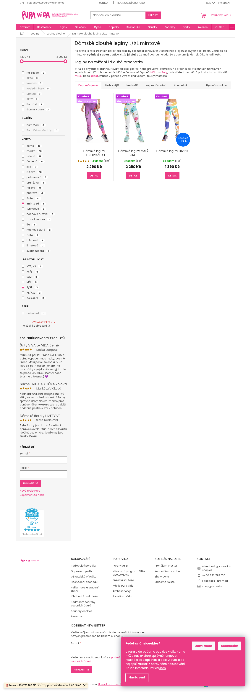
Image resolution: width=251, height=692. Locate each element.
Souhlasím (229, 646)
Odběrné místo (165, 582)
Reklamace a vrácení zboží (84, 589)
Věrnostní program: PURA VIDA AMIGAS (129, 573)
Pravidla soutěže (123, 580)
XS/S (32, 272)
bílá (32, 167)
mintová (35, 203)
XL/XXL (34, 293)
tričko (153, 72)
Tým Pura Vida (122, 596)
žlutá (33, 198)
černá (34, 146)
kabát (94, 76)
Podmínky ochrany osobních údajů (83, 603)
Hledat (153, 15)
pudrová (35, 193)
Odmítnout (204, 646)
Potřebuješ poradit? (83, 565)
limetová (35, 245)
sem (162, 668)
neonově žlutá (39, 230)
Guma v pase (38, 109)
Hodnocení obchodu (131, 3)
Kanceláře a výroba (167, 571)
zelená (34, 156)
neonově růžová (40, 214)
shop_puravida (212, 586)
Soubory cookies (81, 611)
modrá (34, 151)
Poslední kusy (38, 88)
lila (31, 224)
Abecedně (180, 85)
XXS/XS (34, 266)
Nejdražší (132, 85)
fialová (34, 188)
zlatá (32, 235)
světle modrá (38, 251)
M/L (32, 282)
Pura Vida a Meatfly (42, 130)
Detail (94, 175)
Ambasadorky (122, 591)
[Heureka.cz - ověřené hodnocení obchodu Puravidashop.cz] (32, 522)
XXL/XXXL (35, 298)
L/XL (32, 287)
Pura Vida (35, 125)
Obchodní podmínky (84, 596)
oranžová (35, 182)
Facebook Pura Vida (215, 581)
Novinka (34, 83)
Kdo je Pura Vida (123, 586)
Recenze (76, 616)
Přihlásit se (30, 483)
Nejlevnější (112, 85)
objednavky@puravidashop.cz (216, 568)
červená (35, 161)
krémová (35, 240)
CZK (208, 3)
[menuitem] (24, 27)
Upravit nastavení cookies (115, 684)
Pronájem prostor (166, 565)
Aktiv (32, 99)
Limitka (34, 94)
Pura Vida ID (120, 565)
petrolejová (36, 177)
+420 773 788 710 (213, 575)
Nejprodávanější (156, 85)
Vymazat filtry (42, 322)
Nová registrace (30, 491)
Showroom (162, 576)
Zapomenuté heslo (32, 495)
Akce (32, 78)
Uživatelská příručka (83, 576)
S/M (32, 277)
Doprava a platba (82, 571)
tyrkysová (35, 209)
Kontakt (104, 3)
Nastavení (137, 677)
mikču (78, 76)
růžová (34, 172)
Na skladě (35, 73)
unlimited (35, 313)
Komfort (34, 104)
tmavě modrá (38, 219)
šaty (164, 72)
